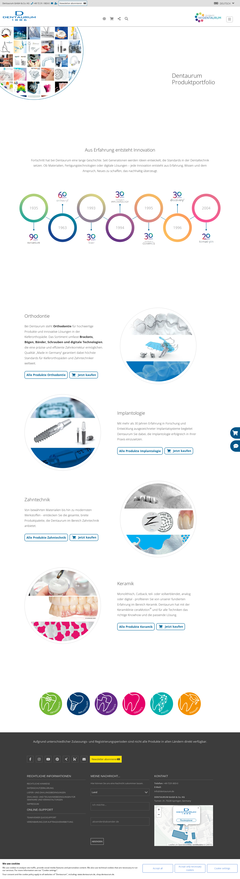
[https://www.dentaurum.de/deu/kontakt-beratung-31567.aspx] (56, 3)
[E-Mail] (84, 759)
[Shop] (111, 19)
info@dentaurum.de (164, 791)
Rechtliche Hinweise (38, 783)
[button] (83, 375)
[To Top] (231, 831)
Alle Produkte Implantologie (140, 451)
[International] (104, 19)
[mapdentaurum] (183, 825)
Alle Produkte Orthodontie (46, 375)
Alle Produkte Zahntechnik (46, 537)
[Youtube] (48, 759)
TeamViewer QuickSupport (41, 817)
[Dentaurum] (19, 16)
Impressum (33, 803)
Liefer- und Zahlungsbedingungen (46, 792)
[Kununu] (75, 759)
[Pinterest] (57, 759)
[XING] (66, 759)
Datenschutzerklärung (40, 788)
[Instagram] (39, 759)
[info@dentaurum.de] (52, 3)
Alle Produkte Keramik (136, 627)
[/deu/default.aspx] (158, 346)
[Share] (119, 19)
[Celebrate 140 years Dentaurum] (208, 17)
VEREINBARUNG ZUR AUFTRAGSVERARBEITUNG (50, 821)
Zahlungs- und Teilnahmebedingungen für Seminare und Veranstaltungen (51, 798)
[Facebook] (30, 759)
